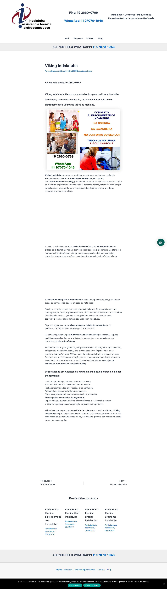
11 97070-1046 (104, 47)
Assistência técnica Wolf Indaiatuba (72, 513)
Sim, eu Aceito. (75, 585)
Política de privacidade (84, 569)
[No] (164, 584)
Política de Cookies (92, 585)
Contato (101, 569)
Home (59, 569)
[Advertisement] (83, 219)
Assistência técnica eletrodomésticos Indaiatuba (53, 517)
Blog (109, 569)
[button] (161, 242)
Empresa (68, 569)
